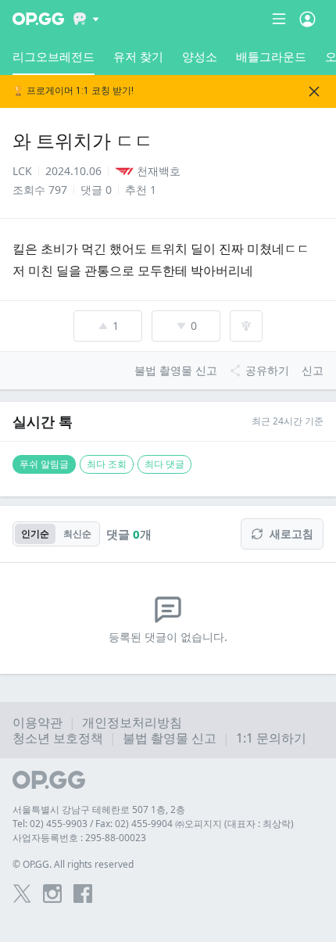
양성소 (199, 56)
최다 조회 (107, 464)
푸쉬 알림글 (44, 464)
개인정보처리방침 (132, 722)
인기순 (35, 533)
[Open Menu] (307, 18)
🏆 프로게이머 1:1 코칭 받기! (73, 91)
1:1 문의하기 (271, 738)
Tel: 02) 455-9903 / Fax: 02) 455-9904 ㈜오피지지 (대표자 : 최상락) (153, 823)
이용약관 (38, 722)
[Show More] (86, 18)
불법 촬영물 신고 (169, 738)
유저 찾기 (138, 56)
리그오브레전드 (54, 56)
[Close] (314, 91)
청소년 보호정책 (58, 738)
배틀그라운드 (271, 56)
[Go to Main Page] (38, 19)
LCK (22, 170)
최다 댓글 (164, 464)
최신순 (77, 533)
